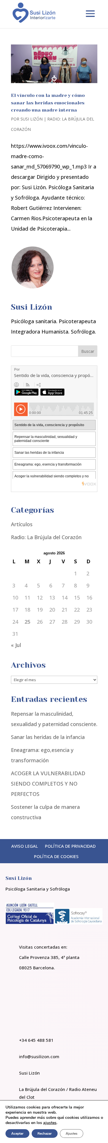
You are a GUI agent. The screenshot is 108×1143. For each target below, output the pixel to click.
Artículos (22, 524)
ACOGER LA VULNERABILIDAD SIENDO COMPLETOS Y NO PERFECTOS (48, 783)
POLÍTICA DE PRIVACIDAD (70, 846)
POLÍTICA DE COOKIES (56, 856)
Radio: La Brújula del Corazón (46, 537)
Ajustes (71, 1133)
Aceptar (17, 1133)
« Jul (16, 645)
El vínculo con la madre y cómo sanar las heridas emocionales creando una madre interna (48, 103)
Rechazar (44, 1133)
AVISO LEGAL (24, 846)
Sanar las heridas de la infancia (48, 737)
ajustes (49, 1122)
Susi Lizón (31, 119)
